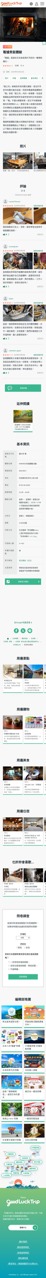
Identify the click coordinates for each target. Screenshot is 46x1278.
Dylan (11, 299)
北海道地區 (35, 1148)
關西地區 (25, 638)
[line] (29, 630)
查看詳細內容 (38, 206)
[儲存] (44, 43)
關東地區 (32, 1169)
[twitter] (23, 630)
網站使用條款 (23, 1247)
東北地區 (37, 1162)
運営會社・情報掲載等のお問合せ (23, 1264)
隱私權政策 (23, 1258)
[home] (11, 4)
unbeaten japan (15, 351)
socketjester (13, 247)
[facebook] (16, 630)
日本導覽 (15, 638)
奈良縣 (33, 638)
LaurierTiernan (14, 202)
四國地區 (16, 1173)
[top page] (8, 639)
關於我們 (23, 1242)
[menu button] (42, 4)
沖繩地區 (10, 1154)
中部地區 (26, 1173)
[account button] (36, 3)
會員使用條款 (23, 1253)
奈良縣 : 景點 (8, 641)
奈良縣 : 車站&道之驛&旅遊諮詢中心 (27, 641)
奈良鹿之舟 (17, 645)
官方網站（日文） (26, 560)
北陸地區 (25, 1158)
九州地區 (6, 1175)
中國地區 (9, 1164)
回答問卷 (23, 977)
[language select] (31, 4)
